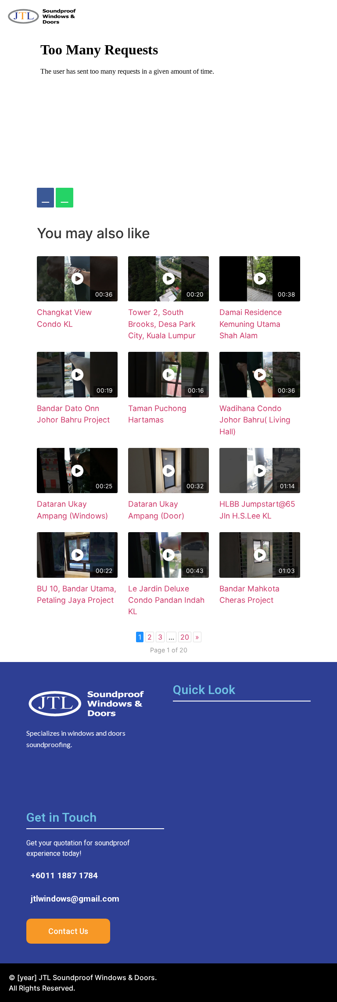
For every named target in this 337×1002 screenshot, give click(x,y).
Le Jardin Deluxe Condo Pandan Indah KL (166, 600)
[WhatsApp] (64, 198)
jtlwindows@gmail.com (75, 899)
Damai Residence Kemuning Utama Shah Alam (250, 324)
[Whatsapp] (107, 778)
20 (184, 637)
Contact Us (68, 931)
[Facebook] (45, 198)
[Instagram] (59, 778)
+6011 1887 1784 (64, 875)
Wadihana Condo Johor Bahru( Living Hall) (254, 420)
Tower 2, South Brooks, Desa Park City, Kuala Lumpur (162, 324)
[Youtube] (83, 778)
